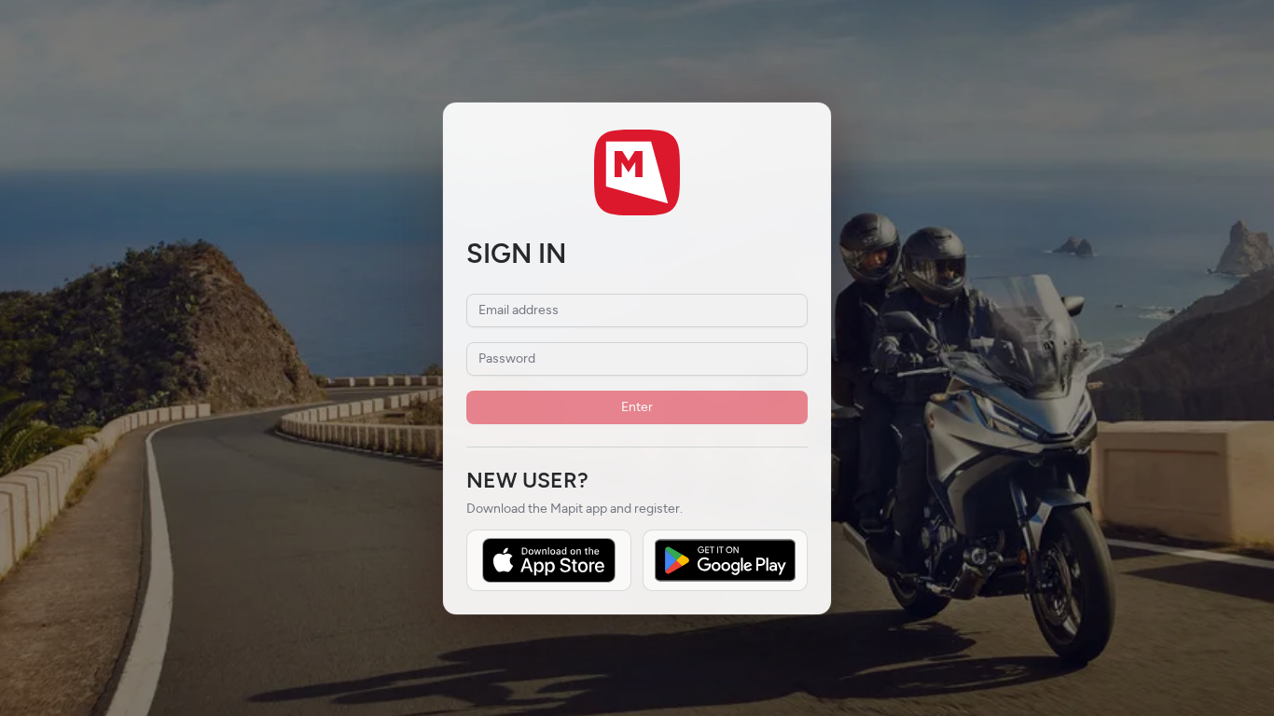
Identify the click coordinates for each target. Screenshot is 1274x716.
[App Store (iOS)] (548, 560)
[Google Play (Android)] (725, 560)
